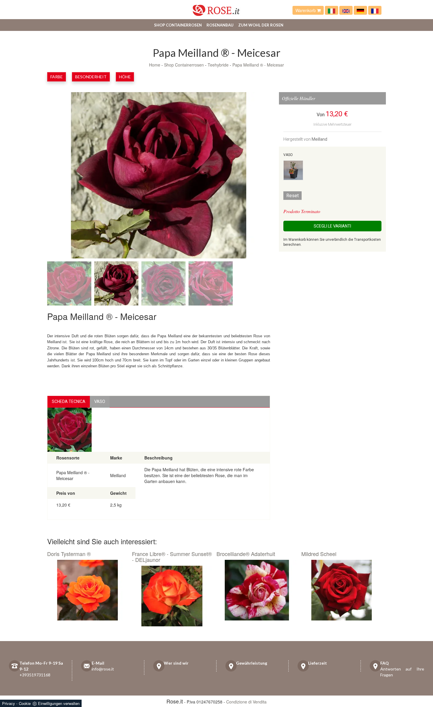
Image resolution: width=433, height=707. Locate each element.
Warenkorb (306, 10)
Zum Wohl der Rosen (260, 25)
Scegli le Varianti (332, 226)
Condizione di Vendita (246, 702)
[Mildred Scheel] (341, 590)
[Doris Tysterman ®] (87, 590)
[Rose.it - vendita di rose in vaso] (331, 10)
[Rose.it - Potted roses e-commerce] (346, 10)
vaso (99, 401)
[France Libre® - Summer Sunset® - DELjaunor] (172, 596)
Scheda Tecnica (68, 401)
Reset (292, 195)
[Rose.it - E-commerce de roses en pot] (374, 10)
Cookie (25, 703)
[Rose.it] (216, 8)
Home (154, 65)
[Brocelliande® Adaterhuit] (256, 590)
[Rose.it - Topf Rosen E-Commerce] (360, 10)
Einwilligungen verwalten (59, 703)
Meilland (319, 139)
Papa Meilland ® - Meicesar (258, 65)
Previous (68, 176)
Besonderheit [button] (91, 76)
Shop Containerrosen (178, 25)
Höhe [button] (125, 76)
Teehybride (218, 65)
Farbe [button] (56, 76)
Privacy (8, 703)
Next (249, 176)
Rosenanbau (220, 25)
